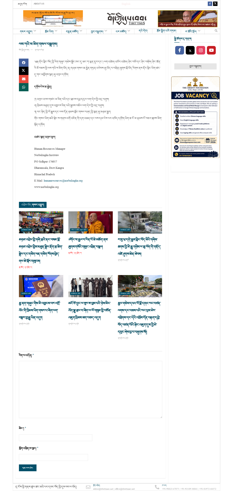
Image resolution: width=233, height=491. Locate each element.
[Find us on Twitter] (215, 4)
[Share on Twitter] (23, 71)
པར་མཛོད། (121, 32)
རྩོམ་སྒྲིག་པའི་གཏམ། (166, 31)
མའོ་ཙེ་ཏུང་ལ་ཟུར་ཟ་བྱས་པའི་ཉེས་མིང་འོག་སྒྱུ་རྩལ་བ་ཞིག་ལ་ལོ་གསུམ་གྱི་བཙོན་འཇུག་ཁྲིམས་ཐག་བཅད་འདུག (89, 310)
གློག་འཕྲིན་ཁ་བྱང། (29, 448)
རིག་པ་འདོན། (26, 355)
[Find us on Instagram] (200, 50)
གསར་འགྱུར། (26, 32)
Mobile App (26, 230)
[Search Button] (216, 31)
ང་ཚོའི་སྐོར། (191, 32)
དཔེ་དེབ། (143, 31)
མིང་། (22, 428)
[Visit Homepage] (127, 19)
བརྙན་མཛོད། (72, 32)
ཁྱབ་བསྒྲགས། (97, 32)
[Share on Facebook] (23, 63)
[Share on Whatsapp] (23, 87)
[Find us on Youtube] (211, 50)
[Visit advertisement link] (53, 18)
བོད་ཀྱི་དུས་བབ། (24, 50)
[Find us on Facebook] (210, 4)
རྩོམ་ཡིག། (49, 32)
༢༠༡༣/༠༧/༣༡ (39, 50)
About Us (39, 4)
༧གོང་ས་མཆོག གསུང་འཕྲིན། (79, 230)
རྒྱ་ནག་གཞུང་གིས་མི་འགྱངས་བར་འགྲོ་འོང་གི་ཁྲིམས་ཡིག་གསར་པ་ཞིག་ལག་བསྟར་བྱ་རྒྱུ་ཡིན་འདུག (39, 310)
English (126, 4)
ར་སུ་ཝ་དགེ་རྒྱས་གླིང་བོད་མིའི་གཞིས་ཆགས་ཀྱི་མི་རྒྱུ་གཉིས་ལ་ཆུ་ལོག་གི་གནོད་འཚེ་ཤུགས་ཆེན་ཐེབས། (139, 246)
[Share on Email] (23, 79)
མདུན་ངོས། (22, 4)
